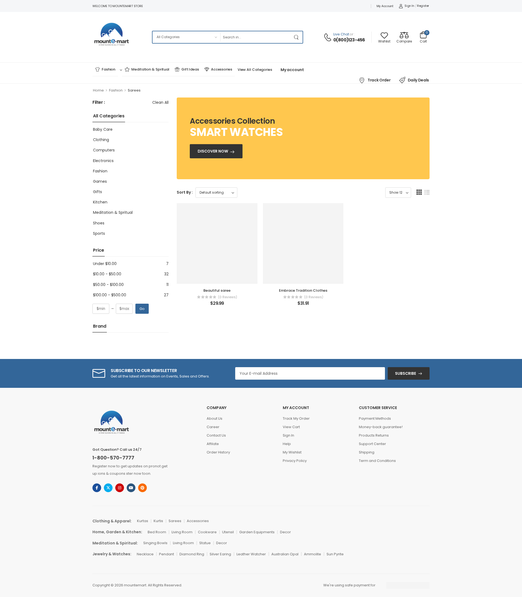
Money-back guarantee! (381, 427)
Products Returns (374, 435)
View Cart (291, 427)
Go (142, 308)
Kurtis (158, 520)
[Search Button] (297, 37)
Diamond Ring (191, 554)
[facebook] (96, 487)
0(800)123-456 (349, 40)
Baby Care (103, 129)
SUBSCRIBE (405, 373)
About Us (214, 418)
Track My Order (296, 418)
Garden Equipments (257, 532)
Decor (285, 532)
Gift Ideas (190, 69)
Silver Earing (220, 554)
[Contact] (328, 37)
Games (100, 181)
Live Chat (341, 34)
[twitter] (108, 487)
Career (213, 427)
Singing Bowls (155, 543)
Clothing (101, 139)
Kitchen (100, 202)
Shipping (366, 452)
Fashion (108, 69)
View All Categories (255, 69)
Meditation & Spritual (150, 69)
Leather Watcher (251, 554)
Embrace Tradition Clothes (303, 290)
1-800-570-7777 (113, 457)
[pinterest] (142, 487)
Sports (99, 233)
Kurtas (142, 520)
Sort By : (185, 192)
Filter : (98, 102)
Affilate (213, 443)
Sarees (175, 520)
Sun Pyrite (335, 554)
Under (105, 263)
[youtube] (131, 487)
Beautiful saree (217, 290)
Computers (104, 150)
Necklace (145, 554)
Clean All (160, 102)
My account (385, 6)
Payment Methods (375, 418)
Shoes (98, 223)
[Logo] (112, 37)
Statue (205, 543)
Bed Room (157, 532)
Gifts (97, 191)
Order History (218, 452)
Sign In (288, 435)
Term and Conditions (377, 460)
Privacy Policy (295, 460)
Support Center (372, 443)
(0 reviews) (227, 297)
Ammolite (312, 554)
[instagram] (119, 487)
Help (287, 443)
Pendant (166, 554)
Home (98, 90)
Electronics (103, 160)
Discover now (213, 151)
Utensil (228, 532)
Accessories (221, 69)
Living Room (182, 532)
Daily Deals (418, 80)
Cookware (207, 532)
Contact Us (216, 435)
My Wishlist (292, 452)
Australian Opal (285, 554)
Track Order (379, 80)
